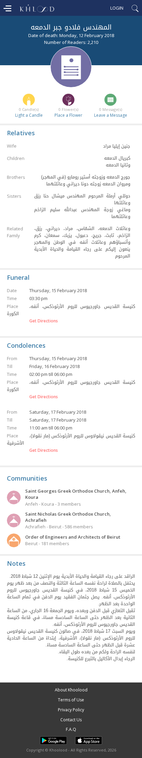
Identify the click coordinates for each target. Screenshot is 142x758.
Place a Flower (68, 115)
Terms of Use (71, 700)
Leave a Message (110, 115)
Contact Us (71, 720)
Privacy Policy (71, 710)
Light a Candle (29, 115)
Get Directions (43, 321)
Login (116, 8)
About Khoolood (71, 690)
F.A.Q (71, 729)
